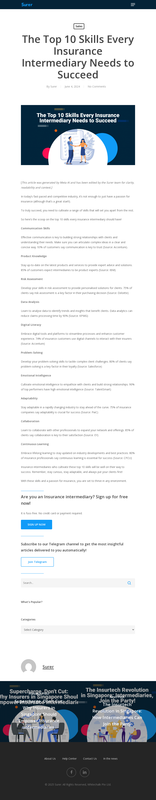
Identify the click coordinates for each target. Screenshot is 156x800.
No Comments (97, 86)
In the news (110, 758)
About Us (50, 758)
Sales (79, 26)
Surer (53, 86)
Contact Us (90, 758)
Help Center (69, 758)
